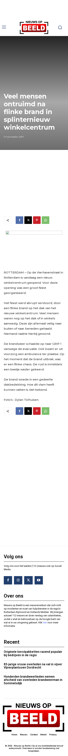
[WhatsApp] (45, 220)
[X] (28, 220)
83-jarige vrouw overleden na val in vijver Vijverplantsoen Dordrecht (33, 665)
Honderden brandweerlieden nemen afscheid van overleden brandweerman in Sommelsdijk (33, 680)
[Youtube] (39, 580)
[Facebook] (19, 220)
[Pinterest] (37, 220)
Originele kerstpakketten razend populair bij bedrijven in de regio (33, 653)
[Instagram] (18, 580)
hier (45, 622)
